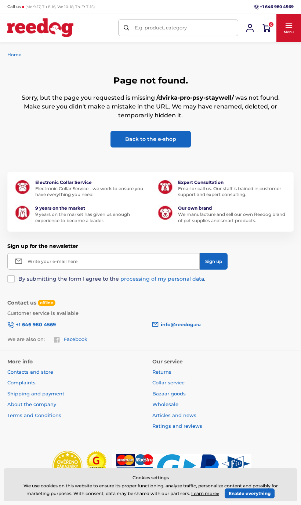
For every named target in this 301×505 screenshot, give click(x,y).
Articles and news (174, 415)
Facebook (75, 339)
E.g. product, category (161, 28)
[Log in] (250, 28)
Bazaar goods (169, 393)
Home (14, 54)
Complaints (21, 382)
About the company (31, 404)
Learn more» (205, 493)
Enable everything (250, 493)
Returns (161, 372)
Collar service (168, 382)
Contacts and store (30, 372)
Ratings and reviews (177, 426)
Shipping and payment (35, 393)
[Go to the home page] (40, 27)
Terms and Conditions (34, 415)
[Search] (126, 27)
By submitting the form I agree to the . (111, 278)
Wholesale (165, 404)
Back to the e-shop (150, 139)
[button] (288, 28)
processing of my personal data (162, 278)
